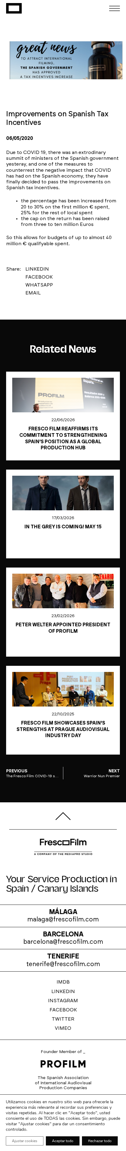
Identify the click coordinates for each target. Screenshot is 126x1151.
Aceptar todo (62, 1140)
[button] (39, 268)
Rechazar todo (100, 1140)
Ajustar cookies (24, 1140)
